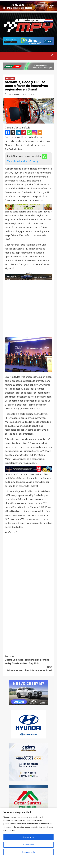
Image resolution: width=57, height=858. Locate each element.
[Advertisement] (28, 308)
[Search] (52, 55)
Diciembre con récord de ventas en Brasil (29, 668)
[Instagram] (34, 132)
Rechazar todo (28, 852)
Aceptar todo (28, 837)
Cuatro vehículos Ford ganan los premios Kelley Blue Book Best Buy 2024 (27, 660)
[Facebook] (7, 132)
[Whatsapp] (29, 132)
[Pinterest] (23, 132)
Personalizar (28, 844)
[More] (39, 132)
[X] (13, 132)
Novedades (10, 78)
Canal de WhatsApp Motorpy (22, 161)
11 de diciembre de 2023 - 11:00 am (20, 94)
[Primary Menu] (5, 55)
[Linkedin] (18, 132)
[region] (28, 833)
